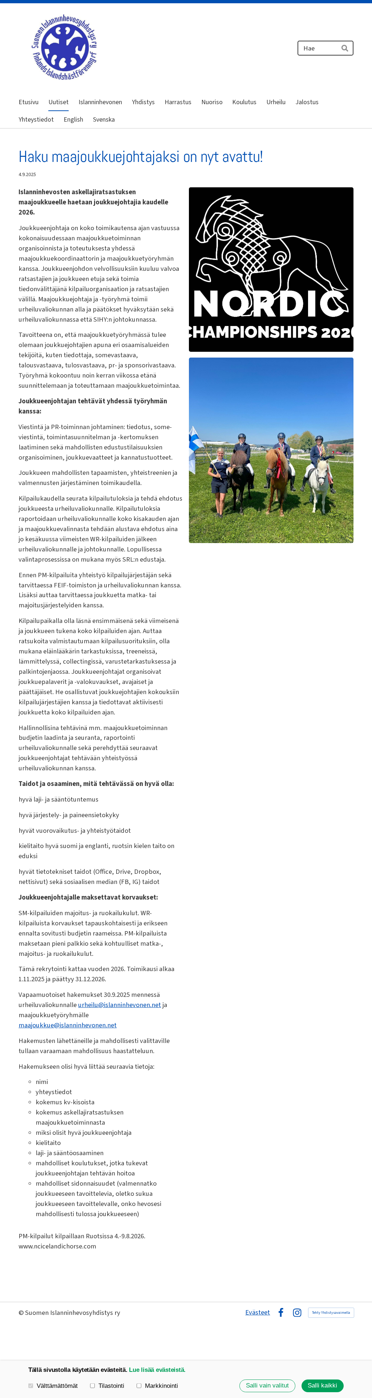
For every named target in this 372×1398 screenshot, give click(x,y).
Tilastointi (111, 1385)
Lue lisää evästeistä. (157, 1369)
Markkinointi (161, 1385)
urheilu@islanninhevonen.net (119, 1005)
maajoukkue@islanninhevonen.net (68, 1025)
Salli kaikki (322, 1385)
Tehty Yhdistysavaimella (331, 1312)
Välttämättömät (57, 1385)
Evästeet (257, 1312)
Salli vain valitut (267, 1385)
